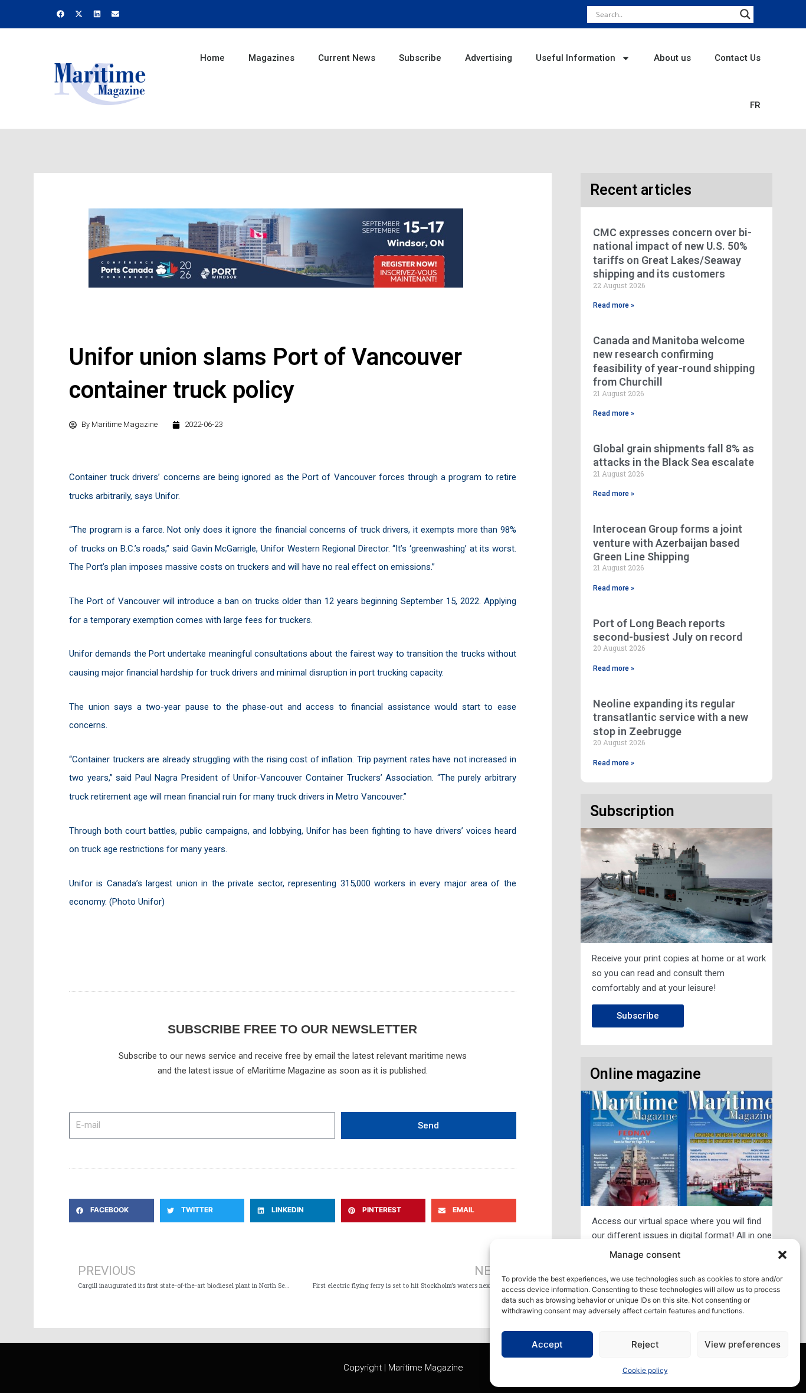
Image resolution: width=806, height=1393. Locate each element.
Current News (346, 58)
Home (212, 58)
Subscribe (420, 58)
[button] (782, 1255)
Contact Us (738, 58)
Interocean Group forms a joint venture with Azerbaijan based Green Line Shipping (667, 543)
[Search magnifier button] (745, 14)
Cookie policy (645, 1370)
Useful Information (575, 58)
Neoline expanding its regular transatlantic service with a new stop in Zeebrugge (670, 717)
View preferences (743, 1344)
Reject (645, 1344)
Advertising (488, 58)
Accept (547, 1344)
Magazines (271, 58)
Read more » (613, 305)
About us (672, 58)
